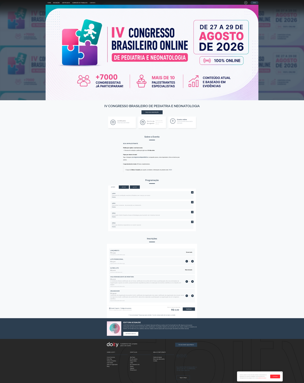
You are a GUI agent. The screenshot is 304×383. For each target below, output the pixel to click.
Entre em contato (131, 333)
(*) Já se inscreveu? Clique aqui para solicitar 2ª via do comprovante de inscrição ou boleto (152, 315)
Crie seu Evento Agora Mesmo (186, 344)
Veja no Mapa (183, 377)
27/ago (113, 187)
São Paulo (132, 357)
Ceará (131, 362)
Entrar (254, 2)
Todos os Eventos (111, 361)
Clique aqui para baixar (123, 122)
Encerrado (189, 252)
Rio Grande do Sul (134, 364)
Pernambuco (133, 370)
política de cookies (262, 378)
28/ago (124, 187)
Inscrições (56, 2)
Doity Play (109, 359)
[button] (192, 192)
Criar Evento (110, 362)
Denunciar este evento (159, 359)
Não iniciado (188, 269)
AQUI (170, 170)
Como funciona (111, 357)
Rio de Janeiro (133, 359)
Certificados (66, 2)
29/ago (135, 187)
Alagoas (132, 368)
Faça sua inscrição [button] (152, 112)
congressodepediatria (140, 157)
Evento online (182, 119)
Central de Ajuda (157, 357)
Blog (108, 366)
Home (49, 2)
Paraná (131, 366)
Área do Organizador (112, 364)
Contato (92, 2)
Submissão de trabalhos (79, 2)
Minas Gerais (133, 361)
